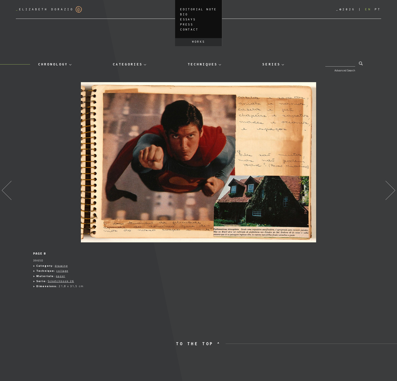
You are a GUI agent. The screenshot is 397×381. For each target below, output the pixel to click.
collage (62, 271)
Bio (184, 14)
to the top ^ (198, 343)
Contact (189, 29)
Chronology (53, 64)
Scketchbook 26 (61, 281)
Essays (188, 19)
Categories (128, 64)
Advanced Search (345, 70)
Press (186, 24)
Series (271, 64)
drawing (61, 265)
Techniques (203, 64)
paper (60, 276)
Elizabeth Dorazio (45, 9)
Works (198, 41)
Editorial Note (198, 9)
